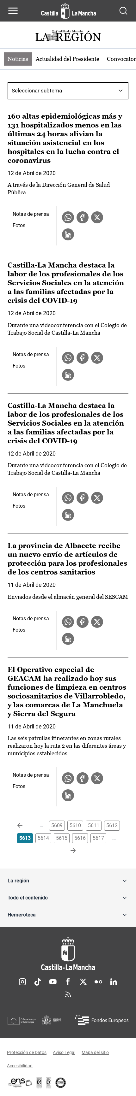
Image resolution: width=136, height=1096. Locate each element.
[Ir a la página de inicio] (68, 11)
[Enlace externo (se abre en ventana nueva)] (49, 1082)
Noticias (18, 59)
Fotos (19, 225)
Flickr (98, 982)
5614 (43, 838)
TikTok (37, 982)
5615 (61, 838)
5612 (112, 825)
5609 (57, 825)
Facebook (68, 982)
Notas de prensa (31, 214)
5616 (80, 838)
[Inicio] (68, 953)
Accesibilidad (20, 1065)
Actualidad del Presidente (67, 59)
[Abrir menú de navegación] (13, 11)
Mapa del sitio (95, 1052)
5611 (93, 825)
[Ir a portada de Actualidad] (68, 36)
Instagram (22, 982)
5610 (75, 825)
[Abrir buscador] (123, 10)
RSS (68, 994)
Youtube (52, 982)
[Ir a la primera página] (25, 826)
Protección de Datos (26, 1052)
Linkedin (113, 982)
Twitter (83, 982)
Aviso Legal (64, 1052)
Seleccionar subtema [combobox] (37, 90)
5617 (98, 838)
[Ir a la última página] (68, 851)
